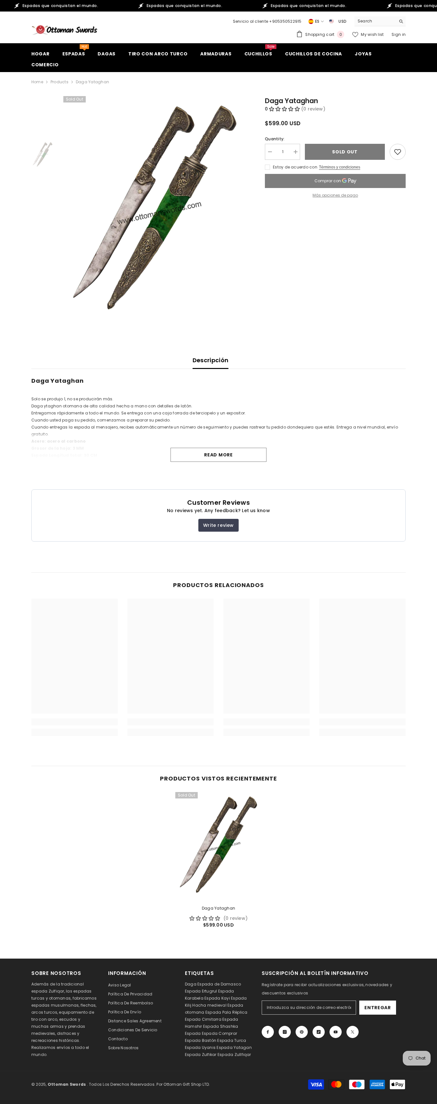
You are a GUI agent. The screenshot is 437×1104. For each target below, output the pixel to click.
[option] (154, 210)
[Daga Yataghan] (218, 846)
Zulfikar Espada (218, 1054)
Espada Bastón (200, 1040)
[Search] (380, 21)
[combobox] (375, 21)
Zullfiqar (242, 1054)
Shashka (229, 1026)
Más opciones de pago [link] (335, 195)
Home (37, 82)
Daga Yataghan (218, 908)
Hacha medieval (209, 1005)
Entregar (377, 1007)
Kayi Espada (234, 998)
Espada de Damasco (219, 984)
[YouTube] (336, 1032)
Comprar (228, 1033)
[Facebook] (268, 1032)
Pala (226, 1012)
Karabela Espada (202, 998)
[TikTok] (319, 1032)
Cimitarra (211, 1019)
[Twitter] (352, 1032)
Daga (190, 984)
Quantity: (274, 139)
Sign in (399, 34)
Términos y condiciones (339, 167)
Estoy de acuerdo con (295, 167)
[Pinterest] (302, 1032)
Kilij (188, 1005)
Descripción (211, 360)
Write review (218, 525)
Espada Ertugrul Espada (209, 991)
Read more (218, 455)
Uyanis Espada (217, 1047)
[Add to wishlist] (398, 152)
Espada (193, 1033)
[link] (74, 721)
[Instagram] (285, 1032)
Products (59, 82)
